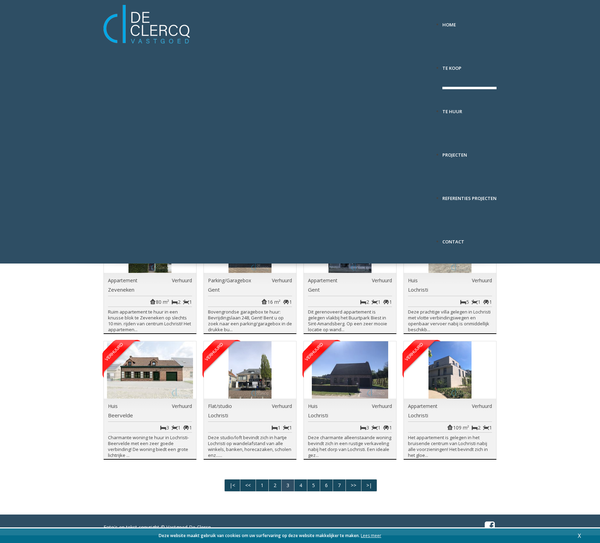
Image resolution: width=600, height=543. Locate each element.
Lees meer (371, 535)
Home (449, 22)
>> (353, 485)
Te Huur (452, 108)
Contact (453, 239)
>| (369, 485)
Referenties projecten (469, 195)
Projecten (454, 152)
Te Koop (451, 65)
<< (248, 485)
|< (232, 485)
